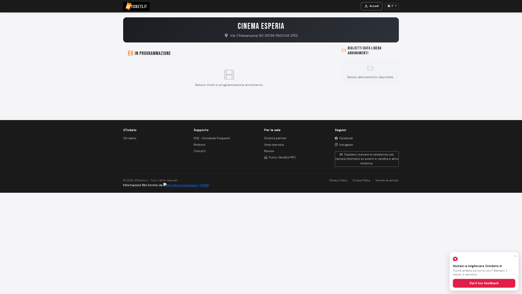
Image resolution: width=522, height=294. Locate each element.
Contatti (200, 151)
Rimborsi (199, 145)
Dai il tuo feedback (484, 283)
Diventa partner (275, 138)
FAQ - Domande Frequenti (212, 138)
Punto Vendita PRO (282, 157)
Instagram (346, 145)
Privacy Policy (339, 180)
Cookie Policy (361, 180)
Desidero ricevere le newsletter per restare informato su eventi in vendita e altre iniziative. (366, 159)
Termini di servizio (387, 180)
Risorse (269, 151)
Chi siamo (129, 138)
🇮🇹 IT (390, 6)
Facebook (346, 138)
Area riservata (274, 145)
